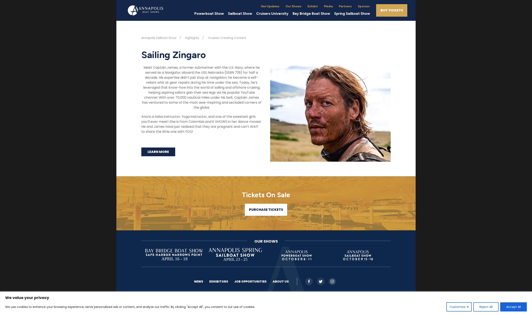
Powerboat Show (209, 13)
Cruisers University (272, 13)
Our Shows (293, 6)
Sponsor (364, 6)
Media (328, 6)
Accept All (513, 307)
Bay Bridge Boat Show (311, 13)
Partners (345, 6)
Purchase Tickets (266, 209)
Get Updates (270, 6)
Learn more (158, 151)
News (198, 281)
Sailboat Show (240, 13)
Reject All (486, 307)
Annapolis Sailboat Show (158, 38)
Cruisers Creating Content (227, 38)
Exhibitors (218, 281)
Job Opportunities (250, 281)
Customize (458, 307)
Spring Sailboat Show (352, 13)
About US (281, 281)
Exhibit (313, 6)
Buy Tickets (392, 10)
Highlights (192, 38)
